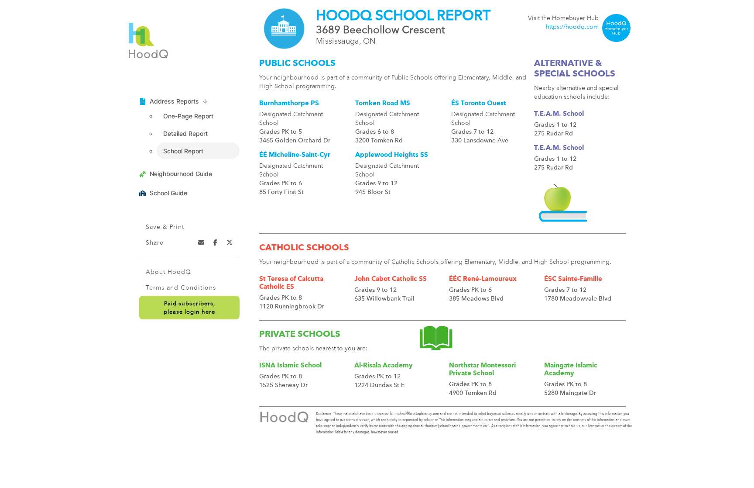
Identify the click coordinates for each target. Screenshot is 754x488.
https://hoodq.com (572, 27)
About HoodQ (168, 272)
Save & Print (165, 227)
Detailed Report (185, 133)
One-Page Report (188, 116)
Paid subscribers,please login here (189, 308)
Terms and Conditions (181, 288)
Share (155, 243)
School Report (183, 151)
